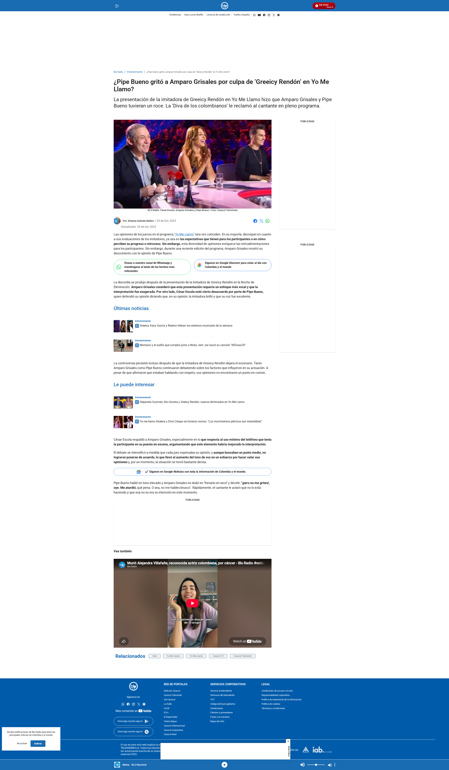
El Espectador (170, 717)
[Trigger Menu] (117, 6)
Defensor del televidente (222, 695)
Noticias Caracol (172, 691)
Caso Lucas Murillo (193, 15)
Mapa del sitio (217, 721)
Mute (302, 765)
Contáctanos (216, 708)
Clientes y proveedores (221, 713)
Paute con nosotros (220, 717)
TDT (212, 700)
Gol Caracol (169, 700)
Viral (154, 656)
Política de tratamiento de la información (281, 700)
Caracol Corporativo (173, 730)
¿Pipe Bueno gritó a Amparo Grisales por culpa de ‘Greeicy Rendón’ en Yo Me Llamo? (188, 72)
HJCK (166, 708)
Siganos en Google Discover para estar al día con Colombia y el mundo (236, 265)
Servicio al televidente (221, 691)
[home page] (224, 5)
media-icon (224, 764)
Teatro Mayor (170, 721)
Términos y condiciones (273, 708)
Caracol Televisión (243, 656)
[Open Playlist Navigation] (334, 764)
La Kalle (168, 704)
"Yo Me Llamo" (183, 234)
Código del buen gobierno (222, 704)
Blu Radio (118, 72)
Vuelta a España (242, 15)
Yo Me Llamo (173, 656)
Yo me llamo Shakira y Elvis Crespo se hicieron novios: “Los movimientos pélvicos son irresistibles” (201, 421)
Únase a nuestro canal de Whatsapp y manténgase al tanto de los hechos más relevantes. (149, 266)
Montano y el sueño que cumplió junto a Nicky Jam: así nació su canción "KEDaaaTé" (193, 345)
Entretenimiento (135, 72)
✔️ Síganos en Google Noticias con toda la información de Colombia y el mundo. (195, 471)
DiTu (166, 713)
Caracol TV (218, 656)
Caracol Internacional (174, 726)
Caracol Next (170, 734)
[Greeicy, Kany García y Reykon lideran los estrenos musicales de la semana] (123, 326)
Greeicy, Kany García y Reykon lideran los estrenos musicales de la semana (186, 325)
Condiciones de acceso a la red (277, 691)
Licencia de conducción (218, 15)
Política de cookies (271, 704)
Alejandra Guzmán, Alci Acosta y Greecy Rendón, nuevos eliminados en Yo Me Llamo (192, 402)
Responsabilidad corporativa (276, 695)
